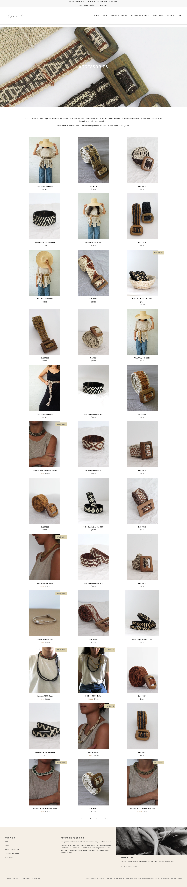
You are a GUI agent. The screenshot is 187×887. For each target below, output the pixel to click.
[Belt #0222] (93, 273)
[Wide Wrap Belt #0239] (45, 388)
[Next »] (105, 818)
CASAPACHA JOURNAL (13, 853)
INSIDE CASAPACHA (12, 850)
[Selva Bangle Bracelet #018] (93, 557)
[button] (105, 15)
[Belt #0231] (142, 726)
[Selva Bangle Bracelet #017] (93, 444)
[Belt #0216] (142, 501)
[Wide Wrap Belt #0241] (142, 332)
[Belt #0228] (45, 501)
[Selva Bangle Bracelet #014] (45, 216)
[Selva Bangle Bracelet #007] (93, 501)
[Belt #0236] (93, 782)
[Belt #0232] (45, 332)
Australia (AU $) (86, 5)
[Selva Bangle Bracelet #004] (142, 613)
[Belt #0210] (142, 557)
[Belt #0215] (142, 160)
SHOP (7, 846)
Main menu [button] (10, 838)
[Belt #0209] (93, 613)
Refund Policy (133, 879)
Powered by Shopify (171, 879)
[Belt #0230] (142, 216)
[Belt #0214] (142, 444)
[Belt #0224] (142, 670)
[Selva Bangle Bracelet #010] (93, 388)
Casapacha (94, 879)
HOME (7, 842)
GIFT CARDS (9, 857)
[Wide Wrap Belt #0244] (45, 160)
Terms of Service (115, 879)
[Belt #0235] (142, 388)
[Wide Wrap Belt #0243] (93, 216)
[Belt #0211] (93, 332)
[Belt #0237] (93, 160)
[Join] (180, 866)
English (103, 5)
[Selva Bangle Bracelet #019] (45, 726)
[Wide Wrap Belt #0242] (45, 273)
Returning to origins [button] (72, 838)
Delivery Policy (150, 879)
